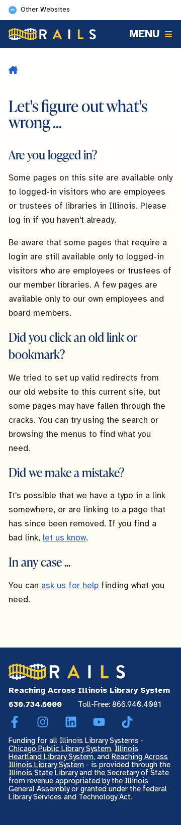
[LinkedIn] (71, 722)
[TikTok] (127, 722)
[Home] (52, 34)
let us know (64, 537)
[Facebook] (15, 722)
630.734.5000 (35, 705)
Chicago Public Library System (60, 749)
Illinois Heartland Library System (73, 753)
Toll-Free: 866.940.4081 (119, 705)
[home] (13, 70)
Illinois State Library (43, 773)
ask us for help (70, 585)
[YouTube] (99, 722)
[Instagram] (43, 722)
